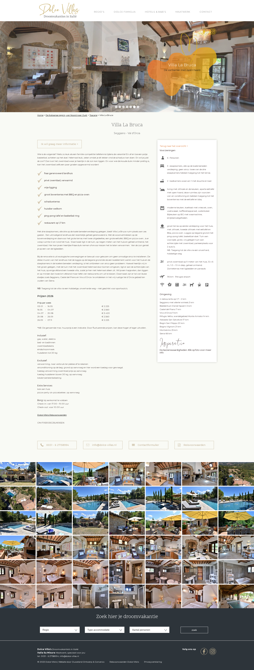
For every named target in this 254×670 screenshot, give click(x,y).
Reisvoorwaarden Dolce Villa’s (124, 662)
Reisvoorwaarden (194, 445)
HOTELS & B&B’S (155, 11)
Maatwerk (183, 11)
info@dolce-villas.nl (104, 445)
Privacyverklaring (153, 662)
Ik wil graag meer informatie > (59, 144)
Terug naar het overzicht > (174, 146)
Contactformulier (148, 445)
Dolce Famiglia (125, 11)
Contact (206, 11)
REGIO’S (99, 11)
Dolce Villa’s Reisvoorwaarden (52, 415)
